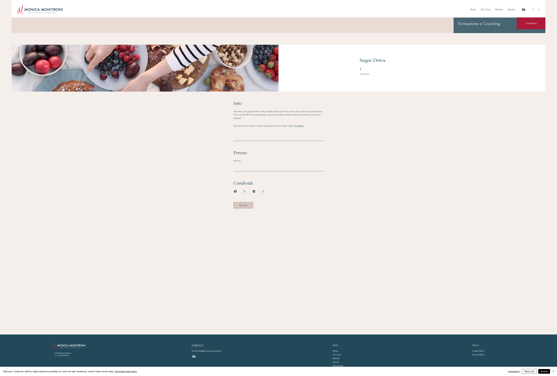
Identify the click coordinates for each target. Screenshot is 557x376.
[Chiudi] (553, 371)
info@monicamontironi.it (209, 351)
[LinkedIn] (523, 9)
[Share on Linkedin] (254, 191)
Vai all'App (298, 126)
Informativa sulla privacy (126, 371)
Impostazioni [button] (514, 371)
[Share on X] (244, 191)
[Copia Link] (263, 191)
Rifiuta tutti (529, 371)
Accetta (544, 371)
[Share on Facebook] (235, 191)
